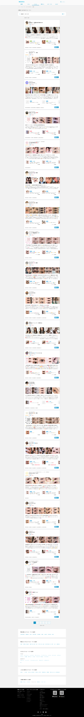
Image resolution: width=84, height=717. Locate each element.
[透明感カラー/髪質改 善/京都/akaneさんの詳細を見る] (42, 34)
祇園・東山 (29, 6)
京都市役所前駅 (22, 634)
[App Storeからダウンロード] (55, 696)
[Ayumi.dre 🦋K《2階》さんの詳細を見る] (42, 214)
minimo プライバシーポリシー (44, 704)
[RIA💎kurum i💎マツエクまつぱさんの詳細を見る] (42, 365)
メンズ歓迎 (25, 672)
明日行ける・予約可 (38, 672)
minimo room (41, 695)
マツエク (21, 655)
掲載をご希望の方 (42, 697)
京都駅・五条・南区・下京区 (33, 644)
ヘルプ (41, 707)
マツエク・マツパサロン (21, 694)
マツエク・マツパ (23, 6)
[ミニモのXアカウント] (40, 712)
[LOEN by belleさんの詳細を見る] (42, 544)
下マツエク (21, 656)
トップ (19, 6)
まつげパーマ (22, 660)
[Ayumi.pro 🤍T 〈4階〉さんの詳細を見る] (42, 64)
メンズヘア (28, 692)
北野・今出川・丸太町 (41, 644)
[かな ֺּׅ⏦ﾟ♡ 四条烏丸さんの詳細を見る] (42, 574)
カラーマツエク (54, 655)
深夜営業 (48, 672)
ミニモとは (41, 691)
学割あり (21, 672)
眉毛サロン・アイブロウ (21, 695)
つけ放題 (25, 656)
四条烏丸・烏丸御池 (26, 644)
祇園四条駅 (27, 634)
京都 (27, 6)
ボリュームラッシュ (37, 655)
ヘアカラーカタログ (29, 694)
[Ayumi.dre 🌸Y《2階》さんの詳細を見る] (42, 274)
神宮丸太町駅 (34, 634)
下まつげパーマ (41, 660)
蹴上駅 (53, 634)
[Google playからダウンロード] (62, 696)
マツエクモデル (46, 656)
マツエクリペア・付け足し (39, 656)
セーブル (49, 655)
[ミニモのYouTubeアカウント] (45, 712)
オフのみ (34, 656)
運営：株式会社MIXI (42, 692)
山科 (54, 644)
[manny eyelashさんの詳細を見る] (42, 94)
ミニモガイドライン (42, 701)
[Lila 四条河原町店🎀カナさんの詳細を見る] (42, 154)
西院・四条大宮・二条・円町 (49, 644)
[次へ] (49, 623)
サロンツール (41, 698)
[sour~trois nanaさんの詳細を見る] (42, 514)
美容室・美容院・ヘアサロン (21, 691)
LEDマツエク (30, 656)
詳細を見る (56, 47)
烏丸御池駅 (38, 634)
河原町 (21, 644)
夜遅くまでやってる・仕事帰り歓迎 (55, 672)
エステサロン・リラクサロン (21, 697)
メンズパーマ (28, 697)
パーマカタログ (29, 695)
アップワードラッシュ (44, 655)
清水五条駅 (49, 634)
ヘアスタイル (28, 691)
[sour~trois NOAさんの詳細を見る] (42, 304)
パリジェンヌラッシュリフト (34, 660)
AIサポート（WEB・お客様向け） (44, 708)
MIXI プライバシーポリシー (43, 705)
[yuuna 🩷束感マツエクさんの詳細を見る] (42, 604)
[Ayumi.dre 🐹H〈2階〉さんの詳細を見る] (42, 425)
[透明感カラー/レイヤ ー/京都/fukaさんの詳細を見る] (42, 334)
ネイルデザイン (29, 698)
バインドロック (32, 655)
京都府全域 (58, 644)
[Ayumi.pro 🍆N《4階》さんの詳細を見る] (42, 184)
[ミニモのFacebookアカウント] (43, 712)
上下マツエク (59, 655)
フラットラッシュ (26, 655)
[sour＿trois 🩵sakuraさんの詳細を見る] (42, 455)
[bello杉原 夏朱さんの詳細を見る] (42, 395)
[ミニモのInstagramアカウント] (38, 712)
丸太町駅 (45, 634)
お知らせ (41, 694)
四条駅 (42, 634)
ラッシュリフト (27, 660)
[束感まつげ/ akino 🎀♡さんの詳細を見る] (42, 124)
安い (21, 662)
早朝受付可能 (44, 672)
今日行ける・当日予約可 (31, 672)
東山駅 (31, 634)
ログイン (63, 1)
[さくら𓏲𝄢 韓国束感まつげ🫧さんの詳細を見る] (42, 244)
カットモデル (28, 701)
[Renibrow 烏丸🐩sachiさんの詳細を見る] (42, 485)
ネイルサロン (19, 692)
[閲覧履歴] (61, 2)
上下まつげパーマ (46, 660)
